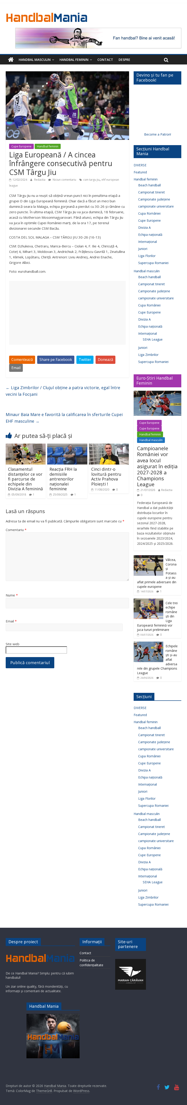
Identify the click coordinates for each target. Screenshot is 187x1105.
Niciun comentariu (64, 180)
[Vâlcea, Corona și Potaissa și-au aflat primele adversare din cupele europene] (148, 557)
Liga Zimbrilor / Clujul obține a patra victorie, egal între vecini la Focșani (63, 391)
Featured (140, 172)
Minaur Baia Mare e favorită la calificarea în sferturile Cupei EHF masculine (64, 418)
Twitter (85, 359)
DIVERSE (140, 165)
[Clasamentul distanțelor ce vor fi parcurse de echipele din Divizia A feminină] (26, 446)
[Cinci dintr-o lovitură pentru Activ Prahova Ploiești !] (109, 446)
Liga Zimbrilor (148, 354)
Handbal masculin (35, 59)
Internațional (147, 241)
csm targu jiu (91, 180)
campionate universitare (156, 206)
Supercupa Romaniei (153, 263)
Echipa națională (150, 234)
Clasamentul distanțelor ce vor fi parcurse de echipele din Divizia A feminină (25, 478)
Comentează (22, 359)
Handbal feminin (74, 59)
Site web (12, 644)
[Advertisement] (67, 313)
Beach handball (149, 185)
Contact (105, 59)
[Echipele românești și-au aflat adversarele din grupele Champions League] (148, 644)
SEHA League (153, 339)
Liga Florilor (147, 256)
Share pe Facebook (55, 359)
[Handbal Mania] (11, 59)
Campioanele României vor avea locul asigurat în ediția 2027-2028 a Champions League (157, 466)
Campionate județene (154, 199)
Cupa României (149, 213)
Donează (105, 359)
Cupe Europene (21, 146)
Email (16, 367)
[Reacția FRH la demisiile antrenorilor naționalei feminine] (67, 446)
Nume (12, 595)
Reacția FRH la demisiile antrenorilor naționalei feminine (63, 478)
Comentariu (16, 529)
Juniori (142, 249)
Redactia (40, 180)
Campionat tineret (151, 192)
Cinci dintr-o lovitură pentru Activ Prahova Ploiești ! (106, 476)
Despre (124, 59)
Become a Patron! (157, 134)
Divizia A (144, 227)
